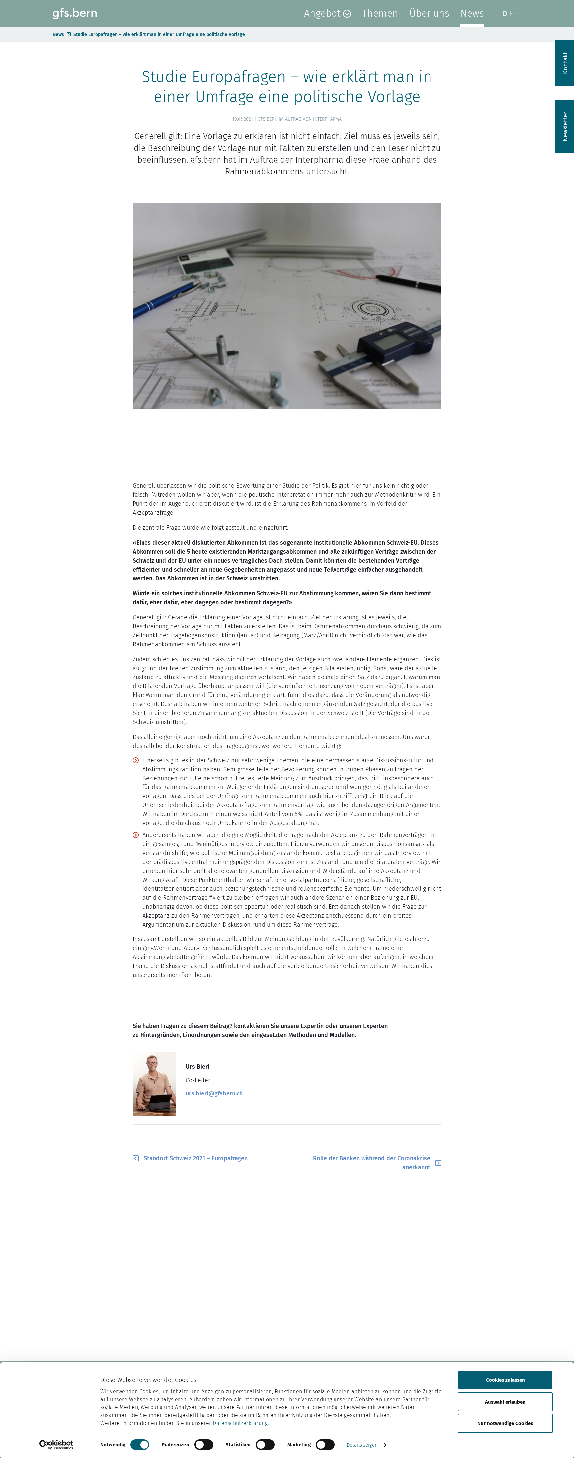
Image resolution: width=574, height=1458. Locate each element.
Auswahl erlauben (505, 1402)
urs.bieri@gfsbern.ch (214, 1093)
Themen (380, 13)
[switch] (203, 1444)
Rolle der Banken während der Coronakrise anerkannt (371, 1163)
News (472, 13)
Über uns (429, 13)
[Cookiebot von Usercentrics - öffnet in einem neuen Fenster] (56, 1445)
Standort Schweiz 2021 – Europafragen (196, 1158)
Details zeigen (362, 1445)
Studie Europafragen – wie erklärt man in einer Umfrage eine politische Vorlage (159, 34)
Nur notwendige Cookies (505, 1423)
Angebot (322, 13)
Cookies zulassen (505, 1380)
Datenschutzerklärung (240, 1423)
